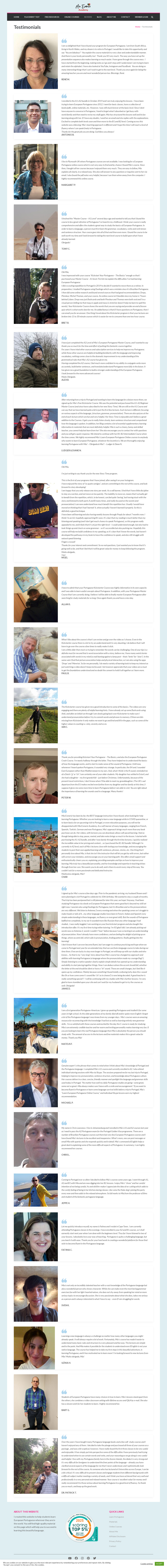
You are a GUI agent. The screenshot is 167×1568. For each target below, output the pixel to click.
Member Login (141, 17)
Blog (99, 17)
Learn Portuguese (116, 1517)
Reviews (88, 17)
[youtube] (70, 1558)
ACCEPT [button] (159, 1564)
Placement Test (32, 17)
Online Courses (71, 17)
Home (16, 17)
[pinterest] (88, 1558)
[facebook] (76, 1558)
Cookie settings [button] (146, 1564)
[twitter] (94, 1558)
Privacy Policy (115, 1541)
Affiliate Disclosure (117, 1536)
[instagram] (82, 1558)
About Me (111, 17)
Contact (125, 17)
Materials (113, 1521)
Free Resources (52, 17)
